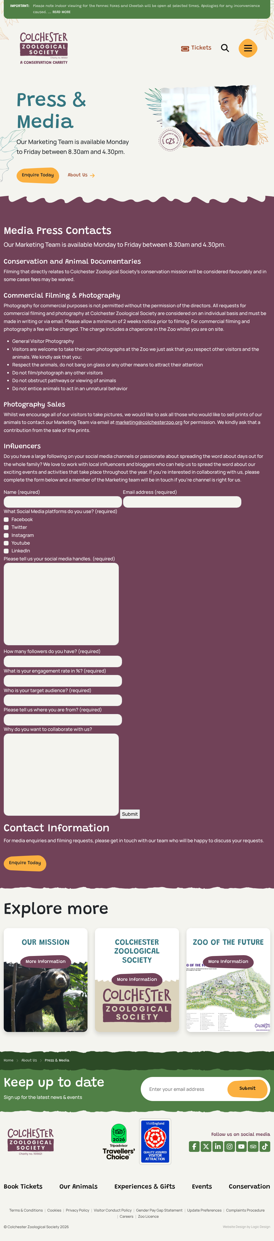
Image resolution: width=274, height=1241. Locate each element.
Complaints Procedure (245, 1210)
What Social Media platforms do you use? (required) (60, 511)
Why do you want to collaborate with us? (48, 729)
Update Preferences (204, 1210)
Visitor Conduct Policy (113, 1210)
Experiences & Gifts (145, 1187)
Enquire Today (38, 175)
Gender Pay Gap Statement (159, 1210)
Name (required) (22, 492)
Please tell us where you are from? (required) (53, 710)
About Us (77, 175)
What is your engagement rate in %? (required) (55, 671)
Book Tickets (23, 1187)
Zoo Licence (148, 1216)
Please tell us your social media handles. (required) (59, 559)
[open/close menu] (248, 48)
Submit (247, 1088)
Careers (127, 1216)
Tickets (201, 48)
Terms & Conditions (26, 1210)
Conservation (249, 1187)
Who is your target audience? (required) (48, 690)
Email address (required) (150, 492)
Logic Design (260, 1226)
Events (202, 1187)
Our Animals (78, 1187)
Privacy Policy (77, 1210)
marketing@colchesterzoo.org (149, 422)
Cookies (54, 1210)
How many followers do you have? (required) (52, 651)
